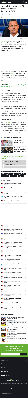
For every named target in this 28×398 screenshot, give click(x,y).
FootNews (8, 394)
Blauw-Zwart (23, 173)
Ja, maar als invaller (11, 164)
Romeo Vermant (7, 122)
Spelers (3, 368)
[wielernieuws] (14, 380)
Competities (4, 360)
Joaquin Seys (21, 176)
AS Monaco (4, 173)
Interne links (5, 375)
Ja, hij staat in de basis (11, 161)
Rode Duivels (19, 171)
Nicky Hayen (10, 173)
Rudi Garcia (17, 173)
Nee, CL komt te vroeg (11, 167)
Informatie (4, 371)
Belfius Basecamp (5, 176)
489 (24, 17)
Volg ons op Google (6, 14)
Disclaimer (3, 394)
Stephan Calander (6, 17)
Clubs (2, 364)
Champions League (5, 171)
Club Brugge (4, 41)
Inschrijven (23, 354)
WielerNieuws (14, 394)
